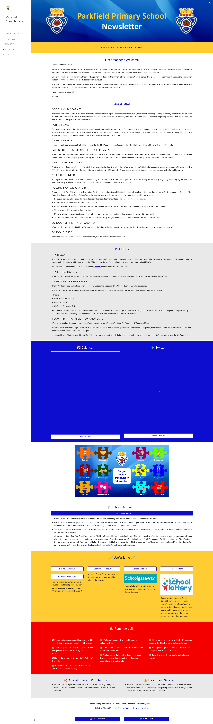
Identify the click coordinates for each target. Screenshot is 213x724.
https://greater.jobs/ (160, 227)
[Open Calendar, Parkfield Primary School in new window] (115, 354)
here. (118, 650)
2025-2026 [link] (9, 49)
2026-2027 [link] (9, 44)
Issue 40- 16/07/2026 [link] (14, 33)
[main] (122, 47)
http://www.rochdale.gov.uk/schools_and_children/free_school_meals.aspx (105, 545)
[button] (210, 3)
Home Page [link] (10, 39)
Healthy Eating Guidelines (172, 529)
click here (97, 267)
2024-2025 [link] (9, 54)
